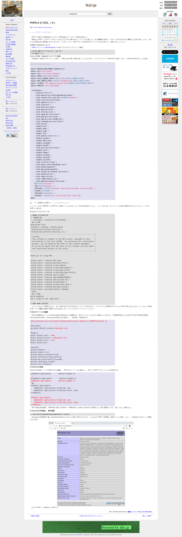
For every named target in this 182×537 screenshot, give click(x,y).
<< (164, 23)
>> (176, 23)
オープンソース (11, 88)
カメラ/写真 (10, 59)
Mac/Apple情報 (11, 85)
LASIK (8, 47)
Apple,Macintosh (12, 30)
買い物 (8, 40)
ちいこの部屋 (10, 42)
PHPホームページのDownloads (43, 47)
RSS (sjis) (9, 123)
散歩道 (8, 56)
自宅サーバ (10, 37)
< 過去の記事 (34, 516)
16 (177, 35)
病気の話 (9, 64)
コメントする (137, 511)
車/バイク (9, 52)
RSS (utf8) (9, 125)
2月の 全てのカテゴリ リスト (90, 516)
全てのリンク (10, 80)
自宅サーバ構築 (11, 83)
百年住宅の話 (10, 61)
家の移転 (9, 54)
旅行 (7, 71)
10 (163, 35)
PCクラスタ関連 (12, 92)
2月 (170, 23)
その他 (8, 73)
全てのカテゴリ (12, 28)
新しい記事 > (147, 516)
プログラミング (11, 68)
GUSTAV (79, 534)
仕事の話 (9, 49)
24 (163, 40)
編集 (129, 511)
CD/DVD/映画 (11, 44)
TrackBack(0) (147, 511)
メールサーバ (10, 35)
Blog (7, 32)
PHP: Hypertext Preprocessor (43, 27)
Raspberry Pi (10, 66)
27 (170, 40)
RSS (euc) (9, 121)
